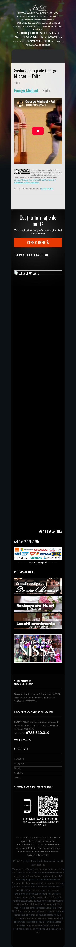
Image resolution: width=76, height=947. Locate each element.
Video (28, 844)
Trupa (32, 837)
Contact (46, 848)
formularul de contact (38, 45)
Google (17, 768)
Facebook (19, 759)
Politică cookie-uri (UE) (38, 855)
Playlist (38, 837)
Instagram (19, 763)
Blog (40, 848)
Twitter (17, 778)
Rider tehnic (31, 848)
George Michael (26, 90)
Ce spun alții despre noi (42, 844)
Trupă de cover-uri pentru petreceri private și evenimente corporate (38, 841)
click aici (42, 825)
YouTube (18, 773)
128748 (18, 701)
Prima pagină (22, 837)
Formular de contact (23, 740)
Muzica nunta (46, 188)
